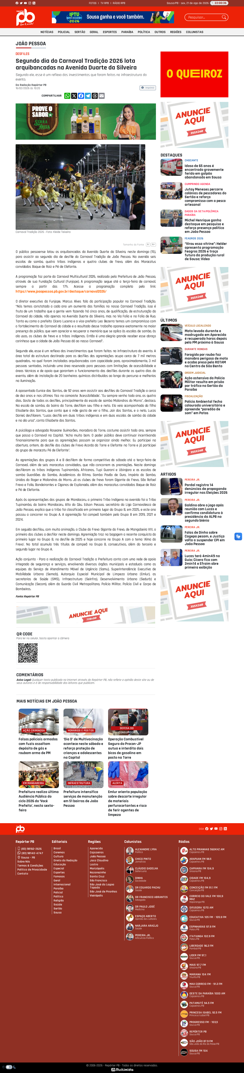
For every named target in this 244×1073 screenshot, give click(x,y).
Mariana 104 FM (200, 974)
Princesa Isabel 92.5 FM (205, 1013)
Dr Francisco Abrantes (151, 897)
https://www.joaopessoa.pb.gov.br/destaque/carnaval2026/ (61, 291)
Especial (59, 868)
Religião (59, 901)
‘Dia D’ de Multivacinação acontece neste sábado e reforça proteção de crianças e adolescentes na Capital (83, 748)
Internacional (62, 885)
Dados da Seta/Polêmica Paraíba (201, 213)
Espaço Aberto (145, 916)
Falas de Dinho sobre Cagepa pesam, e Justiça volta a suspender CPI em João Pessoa (205, 538)
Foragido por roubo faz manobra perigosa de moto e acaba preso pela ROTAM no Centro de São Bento (206, 360)
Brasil (57, 848)
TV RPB (104, 3)
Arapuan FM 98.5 (200, 859)
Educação (60, 864)
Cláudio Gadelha (146, 868)
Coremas (59, 852)
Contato (22, 874)
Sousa (58, 913)
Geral (94, 32)
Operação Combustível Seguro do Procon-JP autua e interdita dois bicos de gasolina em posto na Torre (126, 748)
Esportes (110, 32)
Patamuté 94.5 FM (201, 1003)
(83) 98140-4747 (32, 853)
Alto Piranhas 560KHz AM (206, 849)
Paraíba (127, 32)
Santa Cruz (97, 877)
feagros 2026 (194, 238)
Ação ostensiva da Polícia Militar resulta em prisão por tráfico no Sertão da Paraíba (205, 384)
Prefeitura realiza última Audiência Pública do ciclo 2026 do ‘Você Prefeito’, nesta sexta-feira (39, 801)
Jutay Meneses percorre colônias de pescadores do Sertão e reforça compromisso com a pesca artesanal (205, 197)
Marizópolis (97, 868)
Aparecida (96, 848)
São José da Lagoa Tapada (102, 886)
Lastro (94, 864)
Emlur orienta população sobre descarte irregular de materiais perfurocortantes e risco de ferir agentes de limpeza (127, 803)
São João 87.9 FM (201, 1041)
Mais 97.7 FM (197, 965)
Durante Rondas (196, 349)
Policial (64, 32)
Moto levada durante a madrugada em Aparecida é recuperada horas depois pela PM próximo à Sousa (206, 336)
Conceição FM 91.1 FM (203, 888)
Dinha (139, 878)
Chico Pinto (143, 859)
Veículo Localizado (198, 326)
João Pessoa (31, 43)
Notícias (47, 32)
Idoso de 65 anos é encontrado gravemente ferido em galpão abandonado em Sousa (204, 171)
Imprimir (149, 88)
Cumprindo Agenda (197, 184)
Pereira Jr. (192, 480)
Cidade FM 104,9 (199, 878)
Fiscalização (194, 396)
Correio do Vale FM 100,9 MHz (206, 897)
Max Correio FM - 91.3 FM (205, 984)
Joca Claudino (99, 860)
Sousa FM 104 (198, 1051)
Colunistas (194, 32)
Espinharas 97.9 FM (202, 927)
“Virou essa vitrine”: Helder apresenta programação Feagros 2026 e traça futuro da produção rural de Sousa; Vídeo (206, 251)
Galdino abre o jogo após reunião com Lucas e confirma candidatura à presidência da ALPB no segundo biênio (204, 513)
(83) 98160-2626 (31, 849)
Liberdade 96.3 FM (201, 946)
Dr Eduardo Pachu (147, 888)
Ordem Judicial (195, 373)
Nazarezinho (98, 873)
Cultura (58, 856)
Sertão (80, 32)
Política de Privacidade (32, 870)
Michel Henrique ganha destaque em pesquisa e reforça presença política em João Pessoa (204, 226)
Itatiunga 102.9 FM (201, 936)
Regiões (175, 32)
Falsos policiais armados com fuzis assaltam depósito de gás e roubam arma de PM (38, 746)
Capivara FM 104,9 (201, 868)
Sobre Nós (23, 862)
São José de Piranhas (103, 892)
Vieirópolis (96, 896)
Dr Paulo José (145, 907)
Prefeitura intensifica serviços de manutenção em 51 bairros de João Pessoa (82, 798)
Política (144, 32)
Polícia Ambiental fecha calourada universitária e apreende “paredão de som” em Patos (205, 407)
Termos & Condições (30, 866)
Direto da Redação (65, 860)
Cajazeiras (97, 852)
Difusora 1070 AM (201, 908)
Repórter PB (198, 1032)
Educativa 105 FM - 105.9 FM (207, 917)
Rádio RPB (119, 3)
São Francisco (98, 881)
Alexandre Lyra (146, 849)
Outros (160, 32)
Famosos (59, 877)
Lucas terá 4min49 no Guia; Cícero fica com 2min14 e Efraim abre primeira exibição (202, 561)
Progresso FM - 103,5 (203, 1022)
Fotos (92, 3)
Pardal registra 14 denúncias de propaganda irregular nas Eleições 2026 (206, 488)
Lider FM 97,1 (197, 955)
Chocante (191, 160)
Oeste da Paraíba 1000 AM (207, 994)
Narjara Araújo (146, 926)
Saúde (58, 905)
